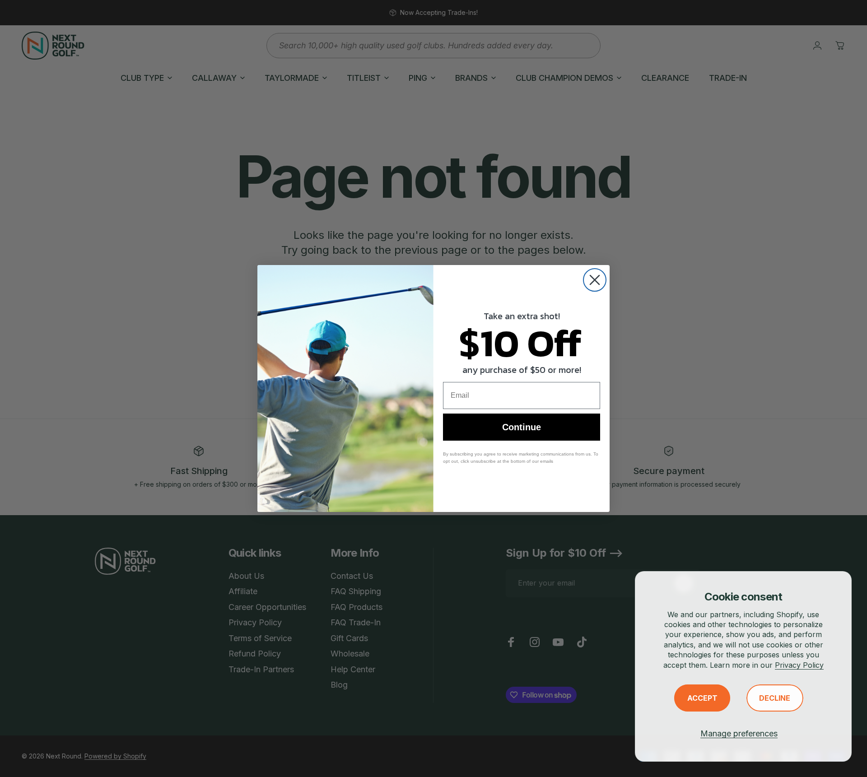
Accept (702, 698)
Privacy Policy (799, 665)
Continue (521, 427)
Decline (774, 698)
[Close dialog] (594, 280)
